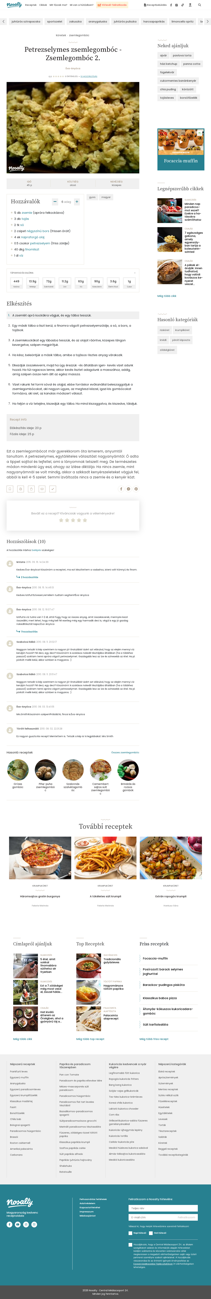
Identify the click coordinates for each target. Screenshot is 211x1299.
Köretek (162, 1143)
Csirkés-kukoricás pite (121, 1142)
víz (21, 255)
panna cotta (191, 64)
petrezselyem (40, 243)
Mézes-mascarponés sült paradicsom (74, 1088)
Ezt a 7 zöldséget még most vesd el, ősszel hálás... (51, 989)
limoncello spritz (183, 21)
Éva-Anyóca (73, 68)
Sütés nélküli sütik (168, 1095)
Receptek (31, 5)
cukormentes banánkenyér (178, 81)
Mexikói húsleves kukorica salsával (128, 1148)
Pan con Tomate (69, 1074)
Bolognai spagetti (20, 1125)
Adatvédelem (87, 1203)
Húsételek (164, 1107)
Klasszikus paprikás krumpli (75, 1142)
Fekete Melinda (40, 905)
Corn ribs (114, 1114)
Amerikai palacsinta (21, 1149)
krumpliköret (182, 330)
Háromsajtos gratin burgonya (40, 896)
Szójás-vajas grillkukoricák (123, 1091)
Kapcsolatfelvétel (90, 1207)
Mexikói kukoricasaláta (122, 1159)
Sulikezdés (190, 199)
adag (67, 201)
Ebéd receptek (166, 1071)
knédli (163, 340)
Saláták (162, 1137)
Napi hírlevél (140, 1233)
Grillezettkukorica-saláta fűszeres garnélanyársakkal (128, 1122)
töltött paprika (113, 981)
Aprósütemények (168, 1077)
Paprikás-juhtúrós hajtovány (76, 1160)
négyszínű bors (38, 231)
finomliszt (32, 249)
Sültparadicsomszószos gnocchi (78, 1120)
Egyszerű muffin (19, 1077)
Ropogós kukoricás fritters (124, 1079)
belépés (36, 550)
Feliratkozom (186, 1217)
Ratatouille (66, 1172)
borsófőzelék (188, 98)
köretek (61, 35)
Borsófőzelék (17, 1113)
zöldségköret (167, 350)
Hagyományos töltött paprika (113, 987)
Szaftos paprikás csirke (73, 1148)
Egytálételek (165, 1113)
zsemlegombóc (79, 35)
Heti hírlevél (160, 1233)
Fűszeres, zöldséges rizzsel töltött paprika (78, 1134)
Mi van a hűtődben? (81, 5)
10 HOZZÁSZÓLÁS (88, 76)
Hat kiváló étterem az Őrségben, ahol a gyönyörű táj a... (51, 1017)
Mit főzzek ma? (58, 5)
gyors (92, 197)
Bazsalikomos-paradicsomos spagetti (76, 1113)
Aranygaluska (17, 1083)
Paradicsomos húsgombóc (25, 1131)
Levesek (162, 1119)
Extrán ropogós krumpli (170, 896)
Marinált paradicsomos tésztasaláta (80, 1126)
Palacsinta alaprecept (111, 1017)
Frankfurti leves (19, 1071)
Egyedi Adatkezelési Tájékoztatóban (153, 1263)
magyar (106, 197)
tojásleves (167, 98)
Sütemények (165, 1083)
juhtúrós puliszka (125, 21)
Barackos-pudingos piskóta (164, 985)
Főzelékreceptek (167, 1101)
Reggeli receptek (168, 1149)
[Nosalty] (14, 5)
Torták (162, 1125)
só (22, 225)
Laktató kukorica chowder (123, 1108)
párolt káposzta (181, 340)
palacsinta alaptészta (110, 1009)
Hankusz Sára (171, 905)
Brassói (14, 1137)
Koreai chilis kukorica (121, 1102)
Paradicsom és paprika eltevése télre (81, 1080)
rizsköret (164, 330)
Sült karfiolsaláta (155, 1024)
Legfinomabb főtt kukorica (124, 1073)
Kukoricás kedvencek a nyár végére (127, 1065)
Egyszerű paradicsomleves (25, 1089)
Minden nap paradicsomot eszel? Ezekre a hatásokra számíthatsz (193, 211)
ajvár (163, 55)
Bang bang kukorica (120, 1085)
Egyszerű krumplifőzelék (23, 1095)
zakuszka (75, 21)
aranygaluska (98, 21)
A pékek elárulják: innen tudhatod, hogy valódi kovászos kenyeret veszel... (194, 275)
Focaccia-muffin (155, 958)
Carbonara (16, 1155)
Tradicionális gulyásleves (112, 961)
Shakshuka (66, 1166)
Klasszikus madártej (21, 1101)
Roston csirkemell (20, 1143)
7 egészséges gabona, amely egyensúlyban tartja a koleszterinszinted (194, 242)
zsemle (27, 213)
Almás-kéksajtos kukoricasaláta (127, 1154)
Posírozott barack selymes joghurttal (163, 971)
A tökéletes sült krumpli (105, 896)
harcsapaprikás (154, 21)
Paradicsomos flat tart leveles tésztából (77, 1103)
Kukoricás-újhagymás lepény (125, 1130)
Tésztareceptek (167, 1131)
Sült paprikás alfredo (71, 1154)
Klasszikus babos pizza (160, 998)
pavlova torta (182, 55)
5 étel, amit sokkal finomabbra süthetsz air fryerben (48, 966)
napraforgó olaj (32, 237)
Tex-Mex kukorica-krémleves (125, 1096)
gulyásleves (110, 955)
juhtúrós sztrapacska (26, 21)
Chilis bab (15, 1119)
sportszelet (54, 21)
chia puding (168, 89)
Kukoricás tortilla (118, 1136)
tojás (25, 219)
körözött (188, 89)
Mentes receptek (168, 1089)
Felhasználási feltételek (93, 1199)
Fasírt (13, 1107)
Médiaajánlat (88, 1215)
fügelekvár (167, 72)
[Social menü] (177, 5)
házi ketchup (168, 64)
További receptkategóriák (173, 1155)
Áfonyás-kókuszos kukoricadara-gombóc (168, 1011)
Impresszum (87, 1211)
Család (189, 228)
